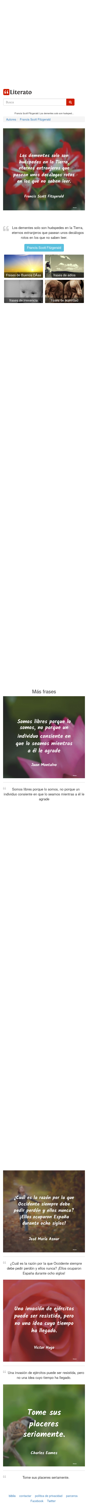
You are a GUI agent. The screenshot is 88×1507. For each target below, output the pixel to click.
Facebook (36, 1501)
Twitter (51, 1501)
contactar (25, 1496)
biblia (12, 1495)
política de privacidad (48, 1496)
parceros (72, 1496)
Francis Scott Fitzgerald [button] (44, 247)
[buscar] (70, 102)
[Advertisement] (44, 44)
